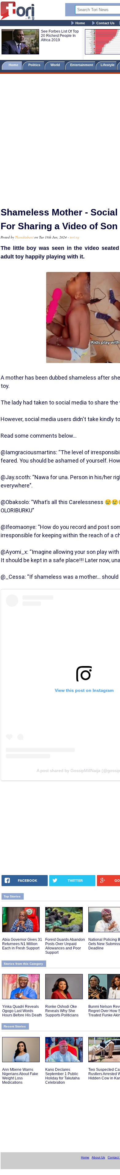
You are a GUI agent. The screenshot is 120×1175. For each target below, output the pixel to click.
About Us (98, 1157)
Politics (35, 65)
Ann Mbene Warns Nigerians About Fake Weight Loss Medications (20, 1076)
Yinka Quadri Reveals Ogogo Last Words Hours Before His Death (22, 1010)
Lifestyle (107, 65)
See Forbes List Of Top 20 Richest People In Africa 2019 (60, 35)
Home (80, 23)
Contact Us (105, 23)
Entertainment (81, 65)
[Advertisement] (60, 138)
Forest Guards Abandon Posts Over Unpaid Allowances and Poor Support (65, 946)
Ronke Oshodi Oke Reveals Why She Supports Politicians (61, 1010)
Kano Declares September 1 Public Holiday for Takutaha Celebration (62, 1076)
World (56, 65)
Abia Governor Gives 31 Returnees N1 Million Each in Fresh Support (22, 943)
